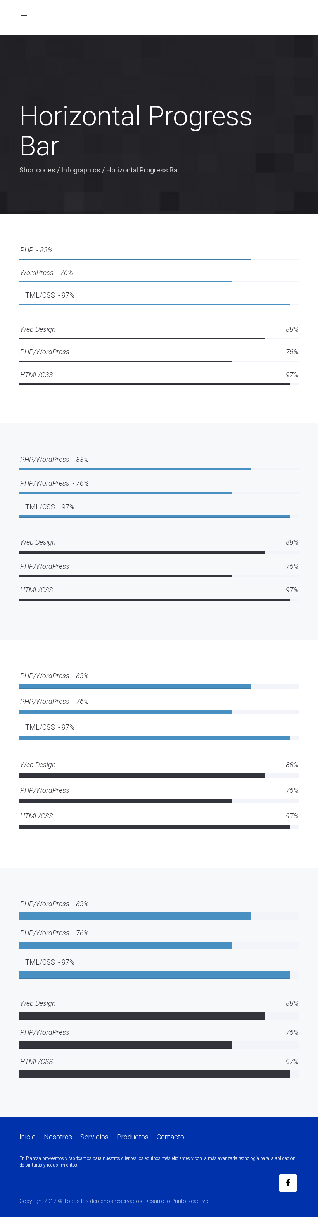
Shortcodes (37, 170)
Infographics (80, 170)
